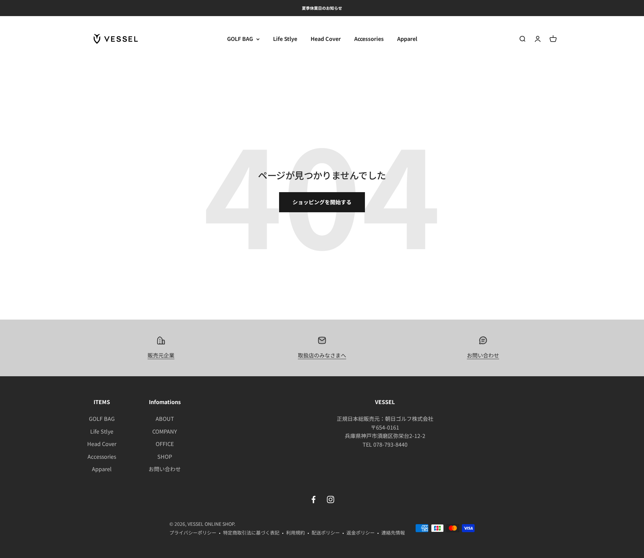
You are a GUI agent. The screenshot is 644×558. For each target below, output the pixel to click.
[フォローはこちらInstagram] (330, 499)
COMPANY (164, 431)
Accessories (369, 39)
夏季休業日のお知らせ (322, 8)
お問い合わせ (483, 355)
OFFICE (165, 444)
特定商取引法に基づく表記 (251, 532)
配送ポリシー (326, 532)
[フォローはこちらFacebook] (313, 499)
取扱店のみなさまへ (322, 355)
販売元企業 (161, 355)
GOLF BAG (240, 39)
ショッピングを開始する (322, 202)
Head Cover (326, 39)
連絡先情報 (393, 532)
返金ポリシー (360, 532)
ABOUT (165, 418)
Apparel (407, 39)
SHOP (164, 456)
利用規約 (295, 532)
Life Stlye (285, 39)
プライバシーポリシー (192, 532)
